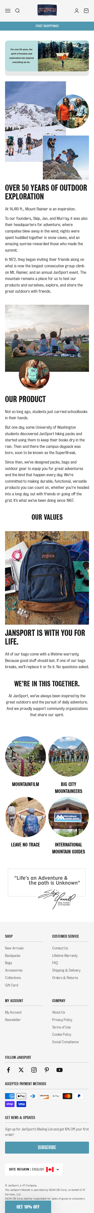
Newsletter (13, 1020)
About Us (58, 1012)
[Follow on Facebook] (8, 1070)
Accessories (14, 970)
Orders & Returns (65, 978)
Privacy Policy (62, 1020)
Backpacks (12, 956)
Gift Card (11, 985)
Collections (13, 978)
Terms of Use (61, 1027)
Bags (8, 963)
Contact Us (60, 948)
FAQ (55, 963)
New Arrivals (14, 948)
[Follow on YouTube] (59, 1070)
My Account (13, 1012)
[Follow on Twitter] (21, 1070)
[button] (28, 1207)
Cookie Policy (61, 1034)
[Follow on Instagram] (34, 1070)
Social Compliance (65, 1042)
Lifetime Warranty (64, 956)
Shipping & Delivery (66, 970)
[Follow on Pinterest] (46, 1070)
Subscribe (47, 1147)
